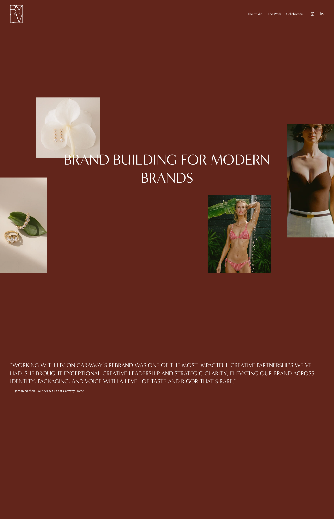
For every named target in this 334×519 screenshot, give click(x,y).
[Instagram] (312, 14)
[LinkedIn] (322, 14)
